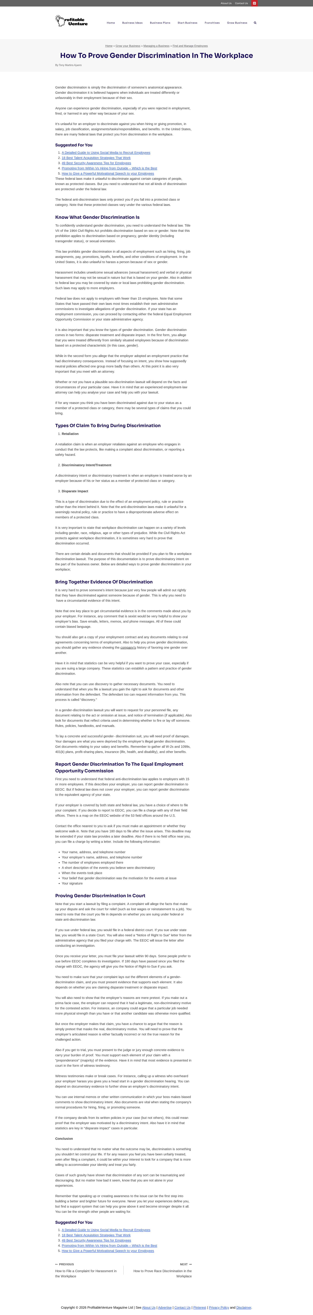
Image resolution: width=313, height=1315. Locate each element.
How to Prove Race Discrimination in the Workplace (163, 1270)
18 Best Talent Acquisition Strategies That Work (96, 158)
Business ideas (132, 22)
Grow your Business (128, 45)
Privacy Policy (219, 1307)
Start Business (187, 22)
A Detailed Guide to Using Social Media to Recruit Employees (106, 152)
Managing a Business (156, 45)
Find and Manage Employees (190, 45)
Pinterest (199, 1307)
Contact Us (241, 3)
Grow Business (237, 22)
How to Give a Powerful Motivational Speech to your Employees (108, 173)
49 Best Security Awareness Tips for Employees (96, 163)
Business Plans (160, 22)
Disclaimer (243, 1307)
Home (111, 22)
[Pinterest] (254, 3)
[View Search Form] (255, 22)
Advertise (165, 1307)
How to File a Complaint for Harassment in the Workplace (86, 1270)
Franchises (212, 22)
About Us (226, 3)
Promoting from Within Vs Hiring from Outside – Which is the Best (109, 168)
